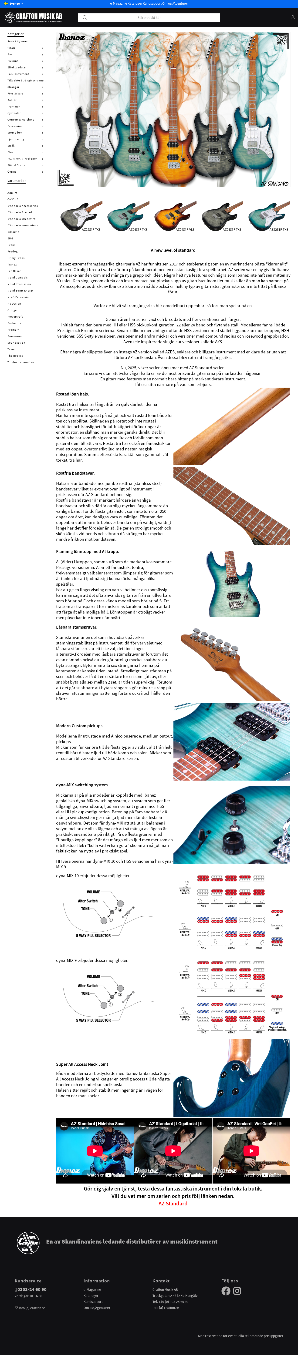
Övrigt (11, 172)
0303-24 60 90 (32, 1289)
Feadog (12, 251)
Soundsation (16, 343)
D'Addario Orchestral (21, 219)
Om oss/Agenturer (175, 3)
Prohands (14, 323)
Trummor (13, 106)
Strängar (13, 87)
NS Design (14, 303)
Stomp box (14, 132)
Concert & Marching (20, 119)
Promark (13, 330)
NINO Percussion (19, 297)
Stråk (11, 146)
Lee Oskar (14, 271)
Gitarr (11, 48)
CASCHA (13, 199)
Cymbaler (14, 113)
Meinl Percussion (19, 284)
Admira (12, 193)
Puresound (15, 336)
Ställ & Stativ (16, 165)
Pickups (12, 61)
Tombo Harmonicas (20, 362)
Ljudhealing (15, 139)
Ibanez (12, 264)
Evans (11, 245)
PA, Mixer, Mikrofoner (22, 159)
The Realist (15, 356)
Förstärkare (15, 93)
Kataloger (135, 3)
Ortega (12, 310)
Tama (11, 349)
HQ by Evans (16, 258)
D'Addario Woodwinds (22, 225)
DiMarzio (13, 232)
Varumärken (16, 180)
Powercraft (15, 317)
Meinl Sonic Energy (20, 290)
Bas (9, 54)
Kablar (12, 100)
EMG (10, 238)
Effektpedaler (17, 67)
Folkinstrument (18, 74)
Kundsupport (152, 3)
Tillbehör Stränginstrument (26, 80)
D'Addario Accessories (22, 206)
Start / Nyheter (17, 41)
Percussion (15, 126)
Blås (10, 152)
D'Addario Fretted (19, 212)
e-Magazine (118, 3)
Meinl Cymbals (17, 277)
